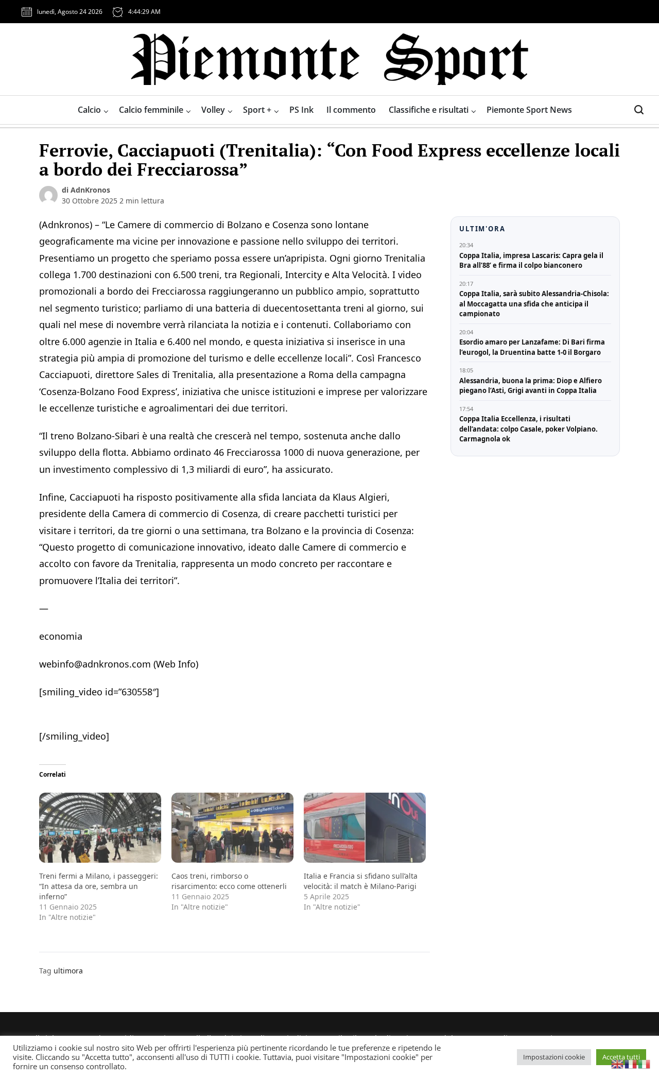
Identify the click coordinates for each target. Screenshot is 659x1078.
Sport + (257, 109)
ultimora (68, 971)
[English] (618, 1063)
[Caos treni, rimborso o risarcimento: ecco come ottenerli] (232, 827)
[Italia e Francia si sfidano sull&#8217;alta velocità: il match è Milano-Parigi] (365, 827)
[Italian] (644, 1063)
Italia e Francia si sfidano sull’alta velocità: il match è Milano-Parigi (361, 881)
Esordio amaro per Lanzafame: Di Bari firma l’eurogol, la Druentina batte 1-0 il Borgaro (532, 347)
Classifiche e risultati (429, 109)
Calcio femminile (151, 109)
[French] (631, 1063)
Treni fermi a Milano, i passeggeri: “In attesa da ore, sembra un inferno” (98, 886)
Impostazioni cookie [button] (554, 1057)
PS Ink (301, 109)
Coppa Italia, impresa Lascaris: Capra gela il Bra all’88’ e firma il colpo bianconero (531, 260)
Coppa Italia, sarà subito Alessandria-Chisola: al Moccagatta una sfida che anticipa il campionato (534, 303)
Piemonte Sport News (529, 109)
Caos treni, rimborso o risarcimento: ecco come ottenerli (229, 881)
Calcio (89, 109)
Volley (213, 109)
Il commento (351, 109)
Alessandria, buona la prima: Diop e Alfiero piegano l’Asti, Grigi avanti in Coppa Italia (530, 386)
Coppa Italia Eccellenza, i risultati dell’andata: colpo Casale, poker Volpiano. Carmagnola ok (528, 428)
